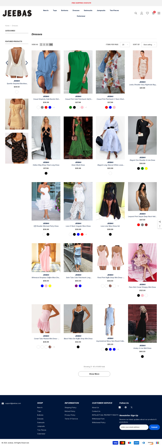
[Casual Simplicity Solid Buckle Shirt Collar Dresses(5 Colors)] (46, 72)
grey (42, 107)
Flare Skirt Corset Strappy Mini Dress (142, 287)
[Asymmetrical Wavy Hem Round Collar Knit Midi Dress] (110, 320)
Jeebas (17, 73)
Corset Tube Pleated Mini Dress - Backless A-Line (46, 339)
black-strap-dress (102, 349)
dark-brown (146, 224)
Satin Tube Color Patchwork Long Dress (78, 278)
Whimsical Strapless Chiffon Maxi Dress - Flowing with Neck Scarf (46, 278)
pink (82, 107)
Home (7, 26)
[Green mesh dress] (78, 138)
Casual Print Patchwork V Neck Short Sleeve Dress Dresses (110, 99)
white (38, 107)
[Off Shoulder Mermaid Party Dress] (46, 201)
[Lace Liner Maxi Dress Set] (110, 201)
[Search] (135, 13)
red (16, 84)
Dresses (15, 26)
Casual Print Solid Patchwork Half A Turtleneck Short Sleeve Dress (78, 99)
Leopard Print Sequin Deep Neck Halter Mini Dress (142, 217)
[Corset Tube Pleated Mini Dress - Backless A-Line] (46, 318)
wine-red (82, 234)
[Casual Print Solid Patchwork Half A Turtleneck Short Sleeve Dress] (78, 72)
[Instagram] (119, 407)
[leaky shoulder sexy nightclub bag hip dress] (142, 64)
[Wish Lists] (147, 13)
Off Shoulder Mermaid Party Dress (46, 226)
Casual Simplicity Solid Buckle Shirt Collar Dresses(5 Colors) (46, 99)
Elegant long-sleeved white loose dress (110, 165)
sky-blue (114, 349)
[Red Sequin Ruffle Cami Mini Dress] (16, 58)
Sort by (136, 44)
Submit (154, 427)
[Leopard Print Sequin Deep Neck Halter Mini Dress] (142, 196)
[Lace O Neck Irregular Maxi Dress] (78, 201)
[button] (26, 59)
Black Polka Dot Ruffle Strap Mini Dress (78, 339)
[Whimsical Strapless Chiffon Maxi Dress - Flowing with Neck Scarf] (46, 257)
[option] (17, 66)
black (74, 107)
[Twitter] (131, 407)
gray (142, 224)
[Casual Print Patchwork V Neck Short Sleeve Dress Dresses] (110, 72)
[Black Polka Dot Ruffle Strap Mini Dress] (78, 318)
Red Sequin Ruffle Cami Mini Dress (17, 76)
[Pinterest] (125, 407)
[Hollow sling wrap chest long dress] (46, 138)
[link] (16, 106)
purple (76, 285)
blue (50, 107)
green (70, 107)
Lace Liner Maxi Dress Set (110, 226)
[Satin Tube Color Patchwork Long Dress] (78, 257)
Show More (94, 374)
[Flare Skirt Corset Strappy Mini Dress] (142, 262)
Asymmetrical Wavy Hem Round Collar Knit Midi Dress (110, 341)
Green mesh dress (78, 165)
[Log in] (141, 13)
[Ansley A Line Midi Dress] (142, 323)
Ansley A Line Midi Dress (142, 348)
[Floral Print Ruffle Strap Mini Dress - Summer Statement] (110, 257)
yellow (146, 168)
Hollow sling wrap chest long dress (46, 165)
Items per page (112, 44)
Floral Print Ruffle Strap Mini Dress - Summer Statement (110, 278)
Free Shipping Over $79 (81, 3)
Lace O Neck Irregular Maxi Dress (78, 226)
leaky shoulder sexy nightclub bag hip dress (142, 85)
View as (35, 44)
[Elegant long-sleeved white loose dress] (110, 138)
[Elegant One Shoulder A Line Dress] (142, 135)
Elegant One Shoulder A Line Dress (142, 160)
